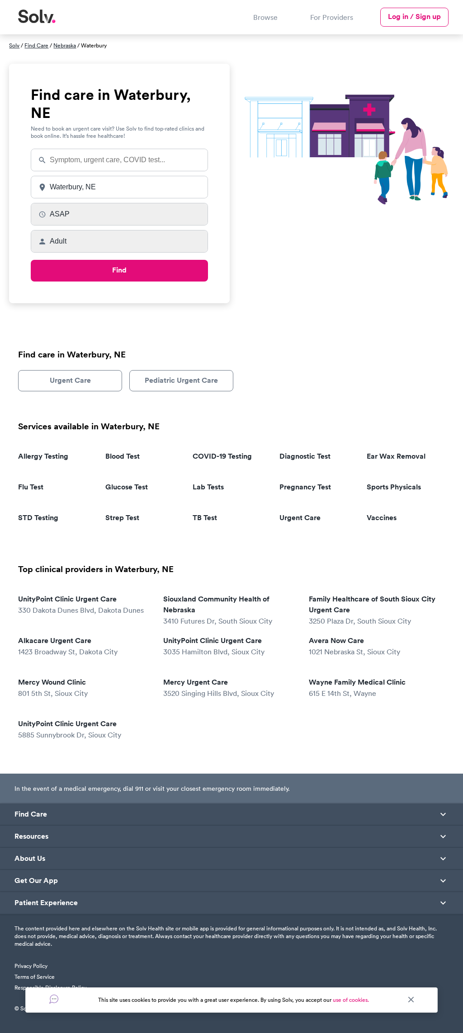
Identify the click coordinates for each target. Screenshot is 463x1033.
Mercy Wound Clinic (53, 687)
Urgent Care (70, 380)
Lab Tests (208, 487)
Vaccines (382, 517)
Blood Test (122, 456)
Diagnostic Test (305, 456)
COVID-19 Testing (222, 456)
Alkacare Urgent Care (68, 646)
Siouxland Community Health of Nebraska (217, 609)
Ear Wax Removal (396, 456)
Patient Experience (46, 902)
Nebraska (64, 45)
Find (119, 270)
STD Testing (38, 517)
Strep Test (122, 517)
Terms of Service (34, 977)
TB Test (205, 517)
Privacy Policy (30, 966)
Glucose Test (126, 487)
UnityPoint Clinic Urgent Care (81, 604)
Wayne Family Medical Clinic (357, 687)
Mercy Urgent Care (218, 687)
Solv (14, 45)
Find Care (36, 45)
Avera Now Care (354, 646)
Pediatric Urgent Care (181, 380)
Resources (31, 836)
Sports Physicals (394, 487)
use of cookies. (351, 1000)
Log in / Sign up (414, 16)
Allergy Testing (43, 456)
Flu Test (30, 487)
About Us (29, 858)
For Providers (331, 17)
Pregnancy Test (305, 487)
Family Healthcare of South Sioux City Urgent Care (372, 609)
